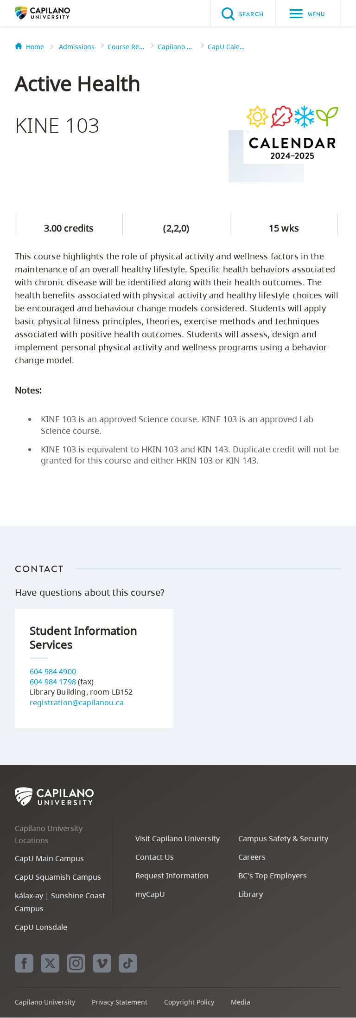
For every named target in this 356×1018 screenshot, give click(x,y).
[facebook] (24, 963)
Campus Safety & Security (283, 838)
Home (35, 46)
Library (250, 894)
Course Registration (126, 46)
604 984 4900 (53, 671)
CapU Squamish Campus (58, 877)
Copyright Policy (189, 1002)
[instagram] (76, 963)
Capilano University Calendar (176, 46)
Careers (252, 857)
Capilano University (56, 12)
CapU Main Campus (49, 858)
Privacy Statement (119, 1002)
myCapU (150, 894)
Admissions (77, 46)
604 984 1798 (53, 682)
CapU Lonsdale (41, 927)
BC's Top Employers (272, 875)
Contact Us (154, 857)
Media (240, 1002)
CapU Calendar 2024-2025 (226, 46)
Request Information (172, 875)
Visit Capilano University (177, 838)
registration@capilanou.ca (77, 702)
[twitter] (50, 963)
